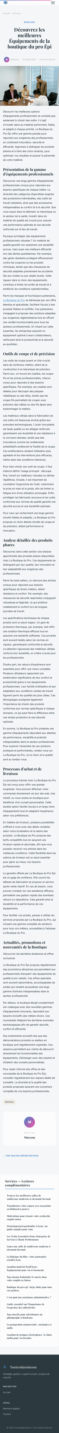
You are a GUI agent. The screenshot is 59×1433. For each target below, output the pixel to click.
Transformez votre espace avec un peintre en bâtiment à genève (29, 1207)
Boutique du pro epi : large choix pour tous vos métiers (29, 1289)
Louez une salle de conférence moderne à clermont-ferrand (28, 1248)
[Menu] (53, 2)
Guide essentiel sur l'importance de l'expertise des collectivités (25, 1306)
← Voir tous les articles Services (20, 1155)
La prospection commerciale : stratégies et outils (29, 1326)
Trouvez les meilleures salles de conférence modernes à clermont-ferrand (29, 1197)
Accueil (6, 13)
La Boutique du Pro (14, 300)
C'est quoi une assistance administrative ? (29, 1297)
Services (17, 13)
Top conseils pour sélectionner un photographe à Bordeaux (24, 1316)
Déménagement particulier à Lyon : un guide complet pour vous (27, 1228)
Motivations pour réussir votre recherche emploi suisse (28, 1217)
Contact (7, 1414)
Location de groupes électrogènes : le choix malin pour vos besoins (29, 1336)
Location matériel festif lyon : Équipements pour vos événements (25, 1268)
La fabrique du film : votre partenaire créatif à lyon (26, 1258)
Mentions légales (11, 1408)
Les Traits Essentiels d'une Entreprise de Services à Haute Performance (28, 1238)
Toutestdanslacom (23, 1367)
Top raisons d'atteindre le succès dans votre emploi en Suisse (27, 1278)
